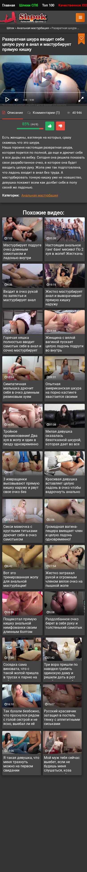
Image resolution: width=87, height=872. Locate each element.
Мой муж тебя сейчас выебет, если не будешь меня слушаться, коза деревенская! (62, 765)
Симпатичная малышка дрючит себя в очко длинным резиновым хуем (21, 390)
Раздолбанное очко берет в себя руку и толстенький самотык (64, 623)
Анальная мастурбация (39, 195)
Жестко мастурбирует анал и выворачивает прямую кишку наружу (64, 297)
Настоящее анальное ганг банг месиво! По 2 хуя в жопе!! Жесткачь (64, 249)
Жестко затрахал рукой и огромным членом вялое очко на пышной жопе (64, 579)
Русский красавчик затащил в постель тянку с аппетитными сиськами (62, 717)
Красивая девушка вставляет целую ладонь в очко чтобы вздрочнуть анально (63, 485)
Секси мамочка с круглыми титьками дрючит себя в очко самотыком (20, 532)
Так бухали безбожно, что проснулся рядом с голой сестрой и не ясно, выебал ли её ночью (21, 718)
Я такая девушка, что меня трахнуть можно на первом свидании (21, 764)
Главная (8, 5)
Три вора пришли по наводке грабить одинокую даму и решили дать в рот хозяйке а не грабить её (61, 671)
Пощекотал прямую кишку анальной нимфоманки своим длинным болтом (20, 625)
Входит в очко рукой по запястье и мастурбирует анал (20, 295)
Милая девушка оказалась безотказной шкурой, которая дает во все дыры (63, 438)
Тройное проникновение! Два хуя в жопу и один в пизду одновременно (20, 437)
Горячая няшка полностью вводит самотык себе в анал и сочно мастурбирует (22, 344)
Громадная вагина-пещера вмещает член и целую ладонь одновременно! (64, 532)
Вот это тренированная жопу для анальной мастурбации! (20, 579)
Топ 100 (48, 5)
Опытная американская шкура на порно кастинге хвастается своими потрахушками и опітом (63, 391)
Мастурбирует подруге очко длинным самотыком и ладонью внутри (22, 251)
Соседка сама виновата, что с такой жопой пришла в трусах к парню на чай (21, 671)
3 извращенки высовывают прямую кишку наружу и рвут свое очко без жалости (21, 486)
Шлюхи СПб (28, 5)
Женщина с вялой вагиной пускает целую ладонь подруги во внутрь (64, 344)
